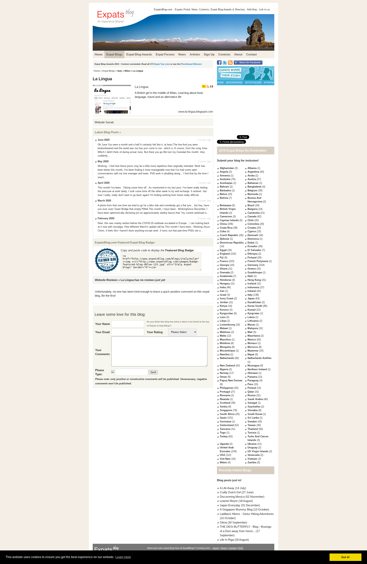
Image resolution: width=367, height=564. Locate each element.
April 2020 (104, 182)
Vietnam (252, 458)
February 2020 (106, 218)
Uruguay (252, 447)
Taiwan (252, 425)
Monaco (252, 343)
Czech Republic (229, 235)
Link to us (264, 9)
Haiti (250, 276)
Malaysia (253, 328)
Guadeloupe (255, 272)
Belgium (252, 190)
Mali (250, 332)
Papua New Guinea (231, 380)
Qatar (251, 391)
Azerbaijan (226, 183)
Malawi (224, 328)
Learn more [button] (123, 557)
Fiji (222, 257)
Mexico (252, 339)
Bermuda (253, 194)
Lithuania (253, 320)
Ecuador (252, 246)
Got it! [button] (345, 557)
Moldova (225, 343)
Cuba (223, 231)
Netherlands (227, 358)
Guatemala (226, 276)
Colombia (253, 223)
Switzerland (227, 425)
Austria (252, 179)
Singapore (226, 410)
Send (153, 372)
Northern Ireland (257, 369)
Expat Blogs (108, 71)
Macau (251, 324)
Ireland (252, 291)
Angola (224, 171)
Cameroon (226, 216)
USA (222, 455)
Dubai (251, 242)
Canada (252, 216)
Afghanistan (227, 168)
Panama (252, 376)
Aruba (251, 175)
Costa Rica (226, 227)
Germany (253, 265)
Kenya (223, 305)
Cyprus (252, 231)
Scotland (225, 402)
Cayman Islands (229, 220)
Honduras (225, 279)
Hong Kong (254, 279)
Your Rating (155, 332)
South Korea (255, 414)
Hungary (225, 283)
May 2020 (103, 161)
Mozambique (227, 350)
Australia (225, 179)
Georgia (224, 265)
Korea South (255, 305)
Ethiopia (252, 253)
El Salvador (254, 250)
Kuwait (252, 309)
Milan (127, 71)
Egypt (223, 250)
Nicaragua (253, 365)
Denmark (253, 235)
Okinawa (253, 373)
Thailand (253, 429)
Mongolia (225, 347)
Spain (223, 417)
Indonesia (253, 287)
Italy (119, 71)
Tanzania (225, 429)
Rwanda (224, 399)
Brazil (251, 205)
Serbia (223, 406)
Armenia (225, 175)
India (223, 287)
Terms (224, 548)
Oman (223, 376)
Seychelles (254, 406)
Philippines (226, 387)
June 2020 (104, 139)
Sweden (252, 421)
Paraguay (253, 380)
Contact (233, 548)
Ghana (223, 268)
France (224, 261)
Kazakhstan (254, 302)
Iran (222, 291)
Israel (223, 294)
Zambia (252, 462)
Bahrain (224, 186)
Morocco (253, 347)
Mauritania (254, 335)
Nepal (251, 354)
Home (97, 71)
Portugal (225, 391)
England (225, 253)
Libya (223, 320)
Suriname (225, 421)
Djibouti (224, 238)
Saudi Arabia (255, 399)
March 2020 (104, 200)
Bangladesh (254, 186)
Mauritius (225, 339)
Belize (223, 194)
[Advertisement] (245, 110)
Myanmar (253, 350)
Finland (252, 257)
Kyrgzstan (253, 313)
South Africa (227, 414)
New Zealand (227, 365)
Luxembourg (227, 324)
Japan (251, 298)
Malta (223, 335)
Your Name (102, 323)
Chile (251, 220)
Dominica (253, 238)
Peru (250, 384)
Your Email (102, 332)
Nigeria (224, 369)
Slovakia (253, 410)
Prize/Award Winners (191, 64)
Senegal (252, 402)
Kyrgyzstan (226, 313)
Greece (252, 268)
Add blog (252, 9)
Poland (252, 387)
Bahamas (253, 183)
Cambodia (254, 212)
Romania (225, 395)
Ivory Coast (226, 298)
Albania (252, 168)
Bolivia (224, 197)
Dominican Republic (232, 242)
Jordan (224, 302)
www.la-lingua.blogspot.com (195, 111)
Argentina (253, 171)
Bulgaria (252, 209)
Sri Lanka (253, 417)
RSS (240, 548)
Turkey (224, 436)
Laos (223, 317)
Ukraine (252, 443)
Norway (224, 373)
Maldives (225, 332)
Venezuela (254, 455)
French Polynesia (258, 261)
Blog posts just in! (229, 480)
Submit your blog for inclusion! (238, 160)
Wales (223, 462)
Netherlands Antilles (259, 358)
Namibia (225, 354)
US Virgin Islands (258, 451)
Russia (252, 395)
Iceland (252, 283)
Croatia (252, 227)
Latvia (251, 317)
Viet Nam (225, 458)
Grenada (225, 272)
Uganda (224, 443)
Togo (223, 432)
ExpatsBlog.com (163, 9)
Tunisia (252, 432)
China (223, 223)
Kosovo (224, 309)
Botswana (225, 205)
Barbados (225, 190)
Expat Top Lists (162, 64)
